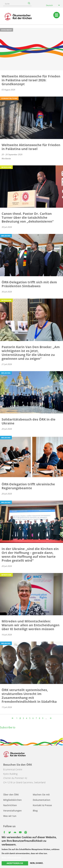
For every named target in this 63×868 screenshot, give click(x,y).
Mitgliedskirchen (12, 799)
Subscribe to (7, 727)
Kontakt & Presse (42, 805)
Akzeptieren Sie (15, 863)
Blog (35, 810)
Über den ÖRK (11, 794)
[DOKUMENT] (31, 49)
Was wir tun (9, 815)
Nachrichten (10, 805)
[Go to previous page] (13, 718)
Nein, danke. (36, 863)
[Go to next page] (50, 718)
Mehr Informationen (11, 857)
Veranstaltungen (12, 810)
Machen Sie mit (41, 794)
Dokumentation (41, 799)
